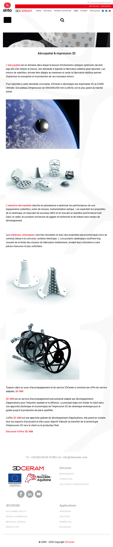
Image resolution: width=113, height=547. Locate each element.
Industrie (64, 516)
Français (94, 3)
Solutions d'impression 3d (74, 484)
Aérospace (65, 511)
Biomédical (65, 522)
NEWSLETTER (12, 527)
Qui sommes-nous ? (16, 511)
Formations (66, 479)
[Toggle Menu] (7, 20)
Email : (71, 457)
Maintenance (66, 474)
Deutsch (107, 3)
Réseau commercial (17, 516)
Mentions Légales (16, 522)
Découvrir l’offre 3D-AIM (19, 431)
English (101, 3)
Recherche (65, 527)
